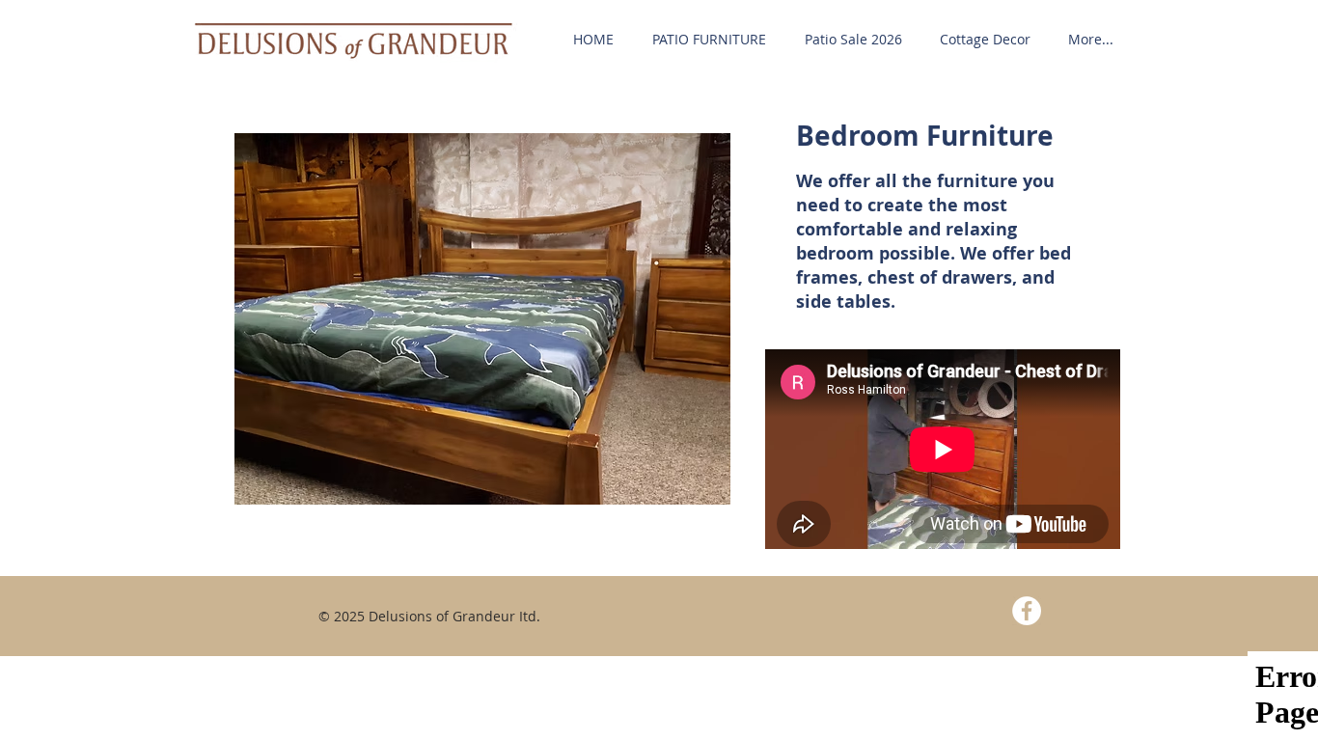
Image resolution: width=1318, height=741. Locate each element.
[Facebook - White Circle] (1026, 610)
